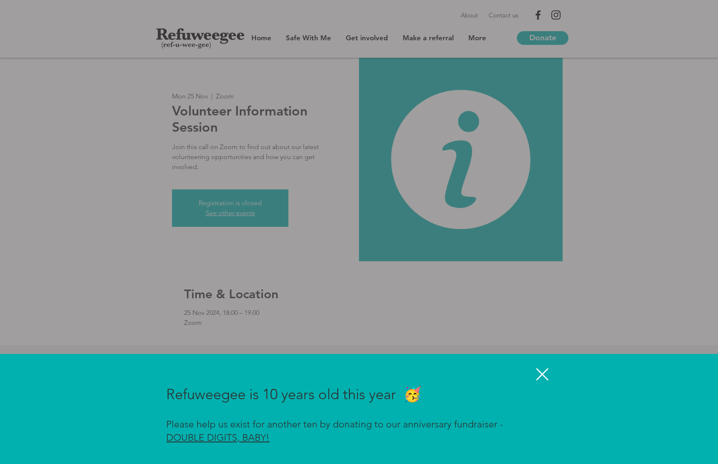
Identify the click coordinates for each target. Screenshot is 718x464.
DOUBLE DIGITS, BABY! (218, 437)
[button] (542, 374)
